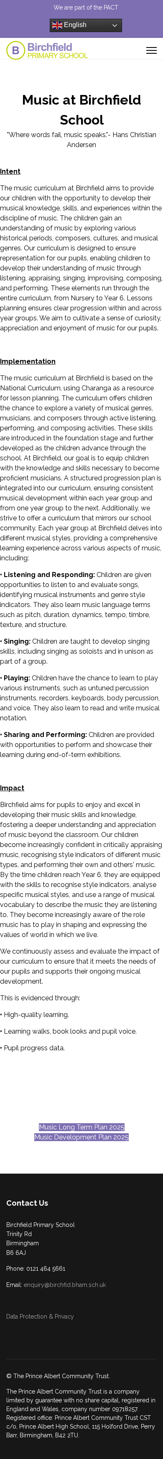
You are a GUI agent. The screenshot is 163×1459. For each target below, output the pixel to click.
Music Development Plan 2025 (81, 1137)
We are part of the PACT (85, 7)
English (74, 24)
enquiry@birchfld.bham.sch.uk (65, 1285)
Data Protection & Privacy (40, 1316)
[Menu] (151, 50)
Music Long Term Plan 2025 (82, 1127)
